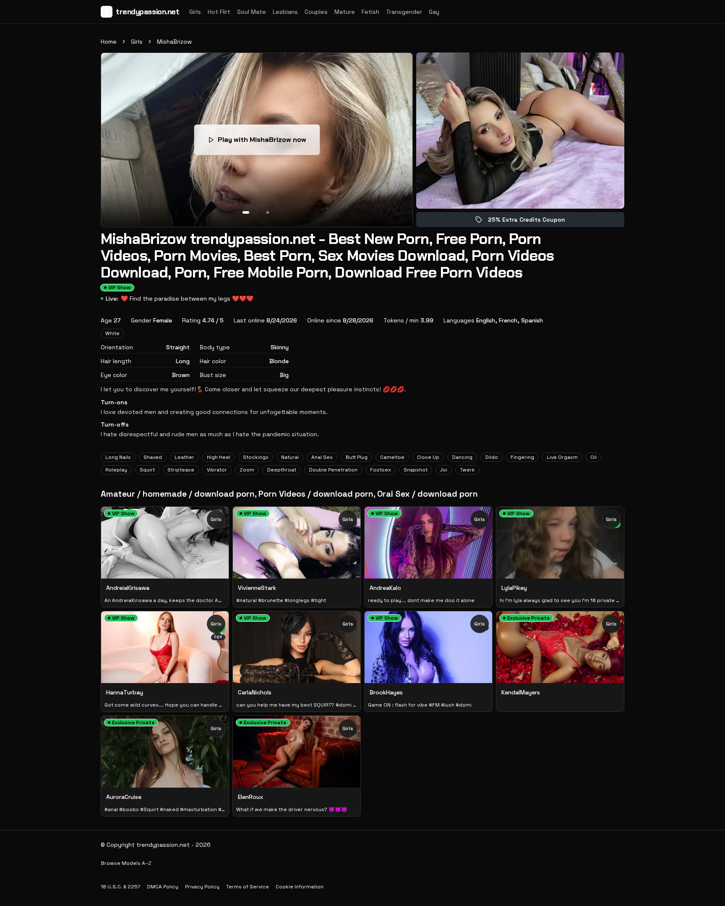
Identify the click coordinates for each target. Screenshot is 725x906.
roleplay (116, 469)
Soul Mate (251, 12)
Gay (434, 12)
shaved (152, 457)
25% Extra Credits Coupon (532, 221)
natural (290, 457)
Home (109, 41)
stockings (256, 457)
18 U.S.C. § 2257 (120, 886)
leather (184, 457)
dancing (462, 457)
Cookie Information (299, 886)
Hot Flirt (219, 12)
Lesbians (285, 12)
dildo (491, 457)
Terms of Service (247, 886)
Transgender (404, 12)
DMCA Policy (162, 886)
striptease (180, 469)
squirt (147, 469)
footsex (380, 469)
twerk (467, 469)
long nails (118, 457)
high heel (218, 457)
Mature (344, 12)
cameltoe (392, 457)
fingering (522, 457)
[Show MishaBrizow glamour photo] (267, 212)
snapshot (416, 469)
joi (443, 469)
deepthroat (281, 469)
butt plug (356, 457)
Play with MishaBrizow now (268, 142)
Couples (316, 12)
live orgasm (562, 457)
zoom (247, 469)
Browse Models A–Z (126, 863)
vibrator (217, 469)
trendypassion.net (141, 12)
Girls (195, 12)
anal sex (322, 457)
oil (593, 457)
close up (428, 457)
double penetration (333, 469)
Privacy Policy (202, 886)
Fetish (370, 12)
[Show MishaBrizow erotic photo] (246, 212)
